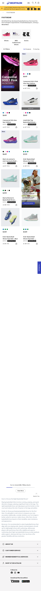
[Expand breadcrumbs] (3, 12)
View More (20, 490)
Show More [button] (5, 24)
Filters (7, 49)
